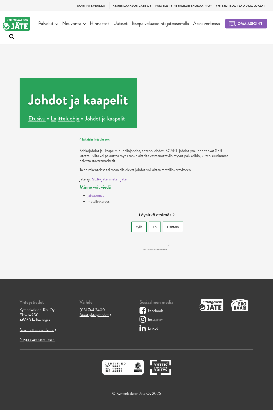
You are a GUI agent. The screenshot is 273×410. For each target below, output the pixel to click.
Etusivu (37, 118)
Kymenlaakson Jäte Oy (132, 5)
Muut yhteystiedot (94, 315)
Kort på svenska (91, 5)
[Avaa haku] (10, 36)
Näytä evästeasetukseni (37, 339)
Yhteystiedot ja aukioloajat (240, 5)
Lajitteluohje (65, 118)
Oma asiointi (251, 23)
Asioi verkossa (206, 23)
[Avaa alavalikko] (57, 23)
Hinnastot (99, 23)
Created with (155, 249)
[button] (139, 227)
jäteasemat (96, 195)
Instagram (155, 319)
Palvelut (46, 23)
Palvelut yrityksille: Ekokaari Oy (183, 5)
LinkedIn (154, 328)
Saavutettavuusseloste (37, 330)
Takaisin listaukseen (95, 139)
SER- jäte (100, 179)
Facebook (155, 311)
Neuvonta (71, 23)
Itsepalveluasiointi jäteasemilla (160, 23)
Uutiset (120, 23)
